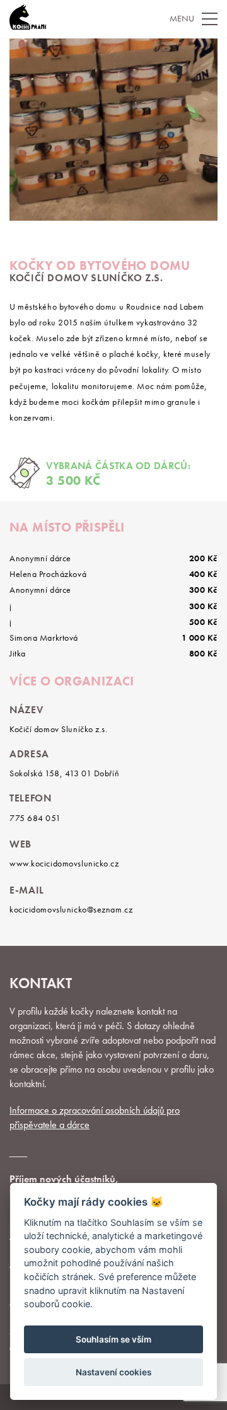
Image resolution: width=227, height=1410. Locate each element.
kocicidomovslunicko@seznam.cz (70, 909)
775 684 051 (35, 818)
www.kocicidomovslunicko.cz (64, 863)
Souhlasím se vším (113, 1339)
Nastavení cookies (113, 1372)
